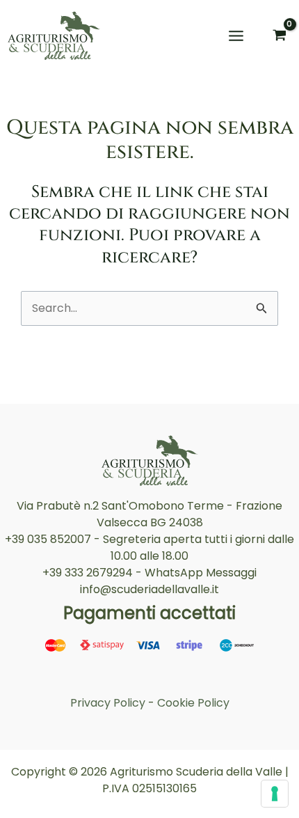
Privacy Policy (107, 703)
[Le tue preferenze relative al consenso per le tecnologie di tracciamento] (274, 793)
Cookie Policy (193, 703)
